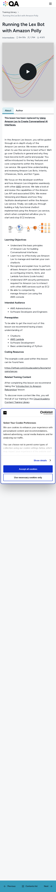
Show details (40, 460)
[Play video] (28, 71)
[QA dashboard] (11, 3)
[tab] (8, 110)
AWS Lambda (17, 339)
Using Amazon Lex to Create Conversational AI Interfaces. (26, 121)
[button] (50, 3)
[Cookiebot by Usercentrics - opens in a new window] (40, 413)
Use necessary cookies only (28, 477)
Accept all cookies (28, 469)
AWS (18, 186)
